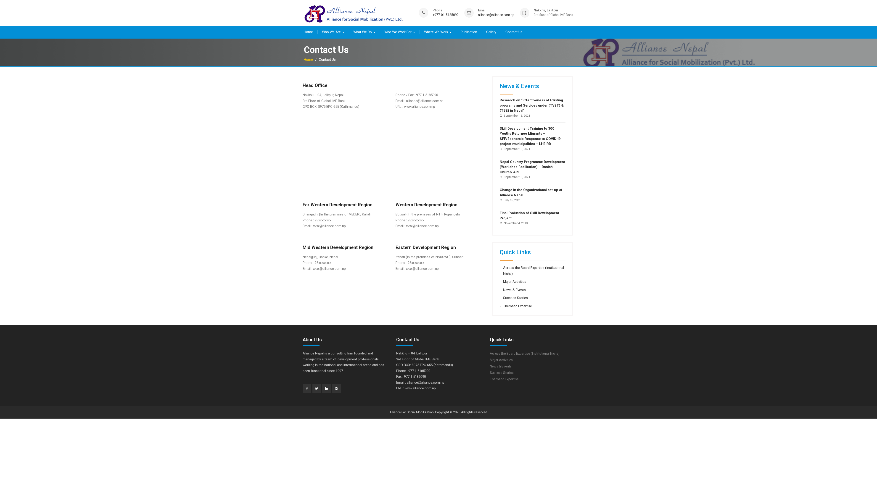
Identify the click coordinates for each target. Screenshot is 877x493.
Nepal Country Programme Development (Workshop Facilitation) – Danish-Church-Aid (532, 167)
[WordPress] (336, 388)
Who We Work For (398, 32)
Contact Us (513, 32)
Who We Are (331, 32)
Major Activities (514, 282)
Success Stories (515, 298)
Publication (469, 32)
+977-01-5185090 (446, 15)
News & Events (514, 290)
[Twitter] (316, 388)
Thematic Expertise (517, 306)
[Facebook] (307, 388)
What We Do (362, 32)
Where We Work (436, 32)
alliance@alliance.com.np (496, 15)
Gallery (491, 32)
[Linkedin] (326, 388)
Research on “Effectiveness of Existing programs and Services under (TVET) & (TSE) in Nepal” (532, 105)
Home (308, 32)
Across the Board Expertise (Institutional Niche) (525, 353)
